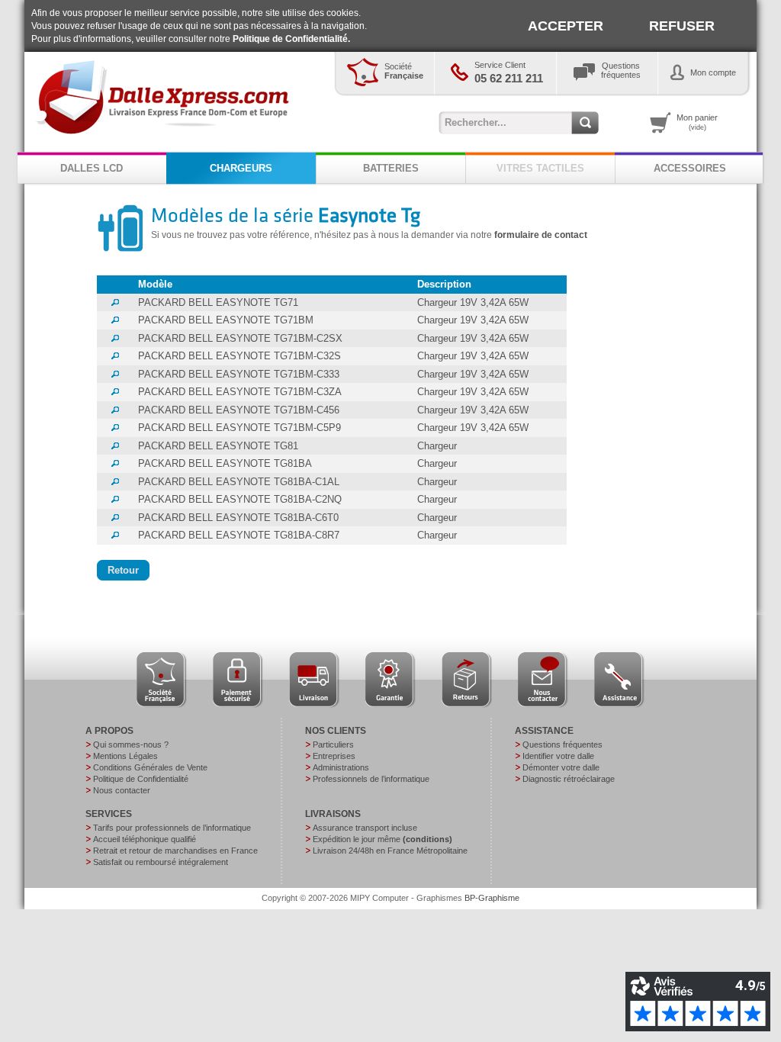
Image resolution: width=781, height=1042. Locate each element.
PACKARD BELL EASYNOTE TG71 (218, 302)
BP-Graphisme (491, 897)
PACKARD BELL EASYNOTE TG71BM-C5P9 (239, 427)
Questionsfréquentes (621, 70)
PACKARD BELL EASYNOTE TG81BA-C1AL (238, 481)
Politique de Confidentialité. (291, 39)
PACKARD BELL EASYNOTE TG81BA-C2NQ (240, 499)
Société (403, 71)
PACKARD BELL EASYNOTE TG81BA (225, 463)
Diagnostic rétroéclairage (568, 778)
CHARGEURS (241, 168)
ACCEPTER (565, 26)
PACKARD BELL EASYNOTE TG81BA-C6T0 (238, 517)
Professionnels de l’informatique (371, 778)
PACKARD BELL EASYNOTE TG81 (218, 446)
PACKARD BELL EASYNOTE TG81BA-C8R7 (238, 535)
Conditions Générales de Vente (150, 767)
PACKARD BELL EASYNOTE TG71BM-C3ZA (240, 391)
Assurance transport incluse (365, 827)
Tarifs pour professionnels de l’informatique (172, 827)
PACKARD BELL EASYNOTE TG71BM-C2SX (240, 338)
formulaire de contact (540, 235)
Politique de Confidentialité (140, 778)
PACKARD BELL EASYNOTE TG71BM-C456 (238, 410)
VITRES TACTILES (540, 168)
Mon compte (713, 72)
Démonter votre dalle (560, 767)
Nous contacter (121, 790)
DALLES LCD (91, 168)
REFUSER (682, 26)
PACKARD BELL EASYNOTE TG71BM (225, 320)
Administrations (341, 767)
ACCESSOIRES (690, 168)
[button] (123, 570)
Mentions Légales (125, 756)
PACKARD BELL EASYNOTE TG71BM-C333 (238, 374)
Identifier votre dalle (558, 756)
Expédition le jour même (382, 839)
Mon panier (697, 122)
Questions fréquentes (562, 744)
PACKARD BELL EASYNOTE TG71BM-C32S (239, 356)
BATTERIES (391, 168)
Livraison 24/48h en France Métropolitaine (390, 850)
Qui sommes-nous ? (131, 744)
